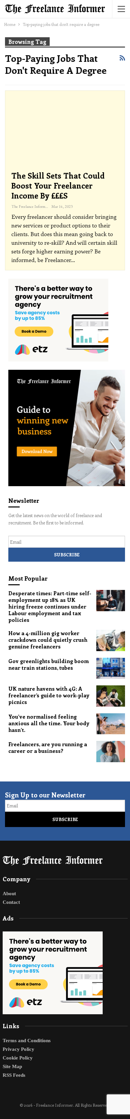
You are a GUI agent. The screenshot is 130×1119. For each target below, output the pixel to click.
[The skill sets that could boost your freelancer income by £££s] (65, 131)
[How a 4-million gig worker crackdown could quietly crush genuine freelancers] (110, 640)
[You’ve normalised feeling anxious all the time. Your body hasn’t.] (110, 724)
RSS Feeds (14, 1075)
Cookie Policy (18, 1057)
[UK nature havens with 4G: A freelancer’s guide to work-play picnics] (110, 696)
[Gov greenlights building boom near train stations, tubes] (110, 668)
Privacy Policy (18, 1049)
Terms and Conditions (27, 1040)
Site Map (12, 1066)
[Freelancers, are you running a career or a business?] (110, 751)
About (9, 893)
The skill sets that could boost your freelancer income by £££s (58, 185)
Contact (11, 902)
